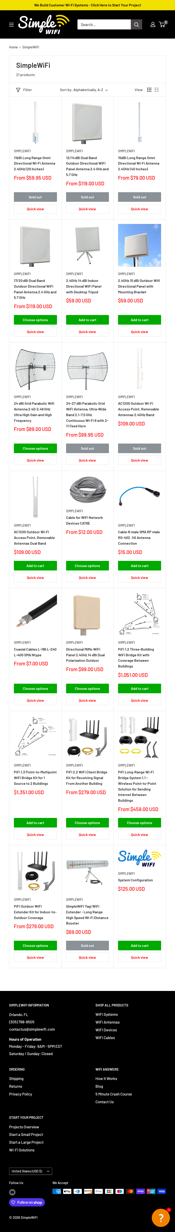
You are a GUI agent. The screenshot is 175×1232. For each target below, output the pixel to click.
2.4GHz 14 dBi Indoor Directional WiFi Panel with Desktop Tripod (83, 286)
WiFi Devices (106, 1029)
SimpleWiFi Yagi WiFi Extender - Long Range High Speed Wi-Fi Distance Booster (87, 914)
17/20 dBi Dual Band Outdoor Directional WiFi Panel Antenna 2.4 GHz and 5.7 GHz (35, 288)
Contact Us (104, 1101)
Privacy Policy (20, 1094)
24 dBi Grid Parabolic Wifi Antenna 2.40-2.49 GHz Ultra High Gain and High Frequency (34, 411)
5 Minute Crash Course (113, 1094)
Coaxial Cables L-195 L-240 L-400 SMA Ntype (35, 652)
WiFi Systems (106, 1014)
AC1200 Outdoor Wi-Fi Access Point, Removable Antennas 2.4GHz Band (138, 409)
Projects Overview (24, 1126)
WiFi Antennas (107, 1022)
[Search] (136, 24)
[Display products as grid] (149, 90)
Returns (15, 1086)
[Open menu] (11, 24)
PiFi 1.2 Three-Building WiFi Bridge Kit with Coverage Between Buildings (136, 657)
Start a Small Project (26, 1134)
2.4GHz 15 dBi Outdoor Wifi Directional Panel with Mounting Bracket (139, 286)
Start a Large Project (26, 1142)
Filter (27, 89)
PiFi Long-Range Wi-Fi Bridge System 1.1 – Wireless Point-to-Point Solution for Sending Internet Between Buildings (137, 786)
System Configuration (135, 880)
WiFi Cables (105, 1037)
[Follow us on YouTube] (12, 1192)
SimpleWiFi (30, 47)
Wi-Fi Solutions (21, 1150)
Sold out (35, 197)
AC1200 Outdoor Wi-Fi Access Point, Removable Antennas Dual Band (34, 537)
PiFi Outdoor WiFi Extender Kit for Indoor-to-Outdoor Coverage (35, 912)
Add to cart (87, 320)
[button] (161, 1218)
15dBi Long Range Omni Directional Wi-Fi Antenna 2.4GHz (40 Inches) (138, 163)
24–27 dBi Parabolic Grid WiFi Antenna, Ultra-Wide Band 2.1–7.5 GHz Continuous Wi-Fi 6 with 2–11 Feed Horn (87, 414)
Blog (99, 1086)
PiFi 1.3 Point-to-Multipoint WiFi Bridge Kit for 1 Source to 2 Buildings (35, 777)
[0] (162, 24)
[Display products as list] (157, 90)
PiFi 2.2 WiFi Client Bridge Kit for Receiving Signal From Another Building (86, 777)
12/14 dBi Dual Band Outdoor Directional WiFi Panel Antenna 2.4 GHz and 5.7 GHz (87, 166)
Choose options (35, 320)
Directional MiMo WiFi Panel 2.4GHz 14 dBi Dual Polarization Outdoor (85, 655)
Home (13, 47)
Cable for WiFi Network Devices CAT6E (84, 520)
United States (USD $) (27, 1171)
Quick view (35, 209)
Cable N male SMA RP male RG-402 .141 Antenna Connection (139, 537)
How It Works (106, 1078)
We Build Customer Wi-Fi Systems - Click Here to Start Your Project (87, 5)
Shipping (16, 1078)
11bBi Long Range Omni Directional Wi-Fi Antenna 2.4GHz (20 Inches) (34, 163)
